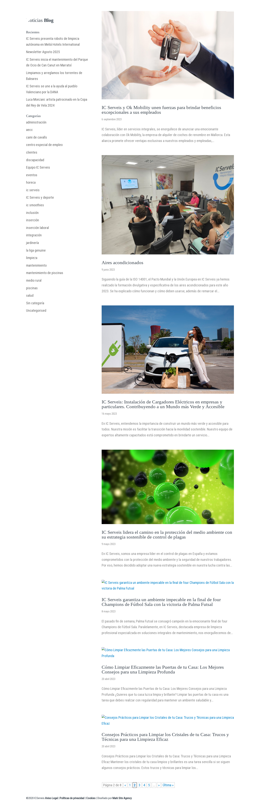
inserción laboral (37, 228)
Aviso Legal (51, 798)
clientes (31, 152)
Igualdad (202, 8)
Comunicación (143, 8)
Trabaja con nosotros (239, 8)
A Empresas (67, 8)
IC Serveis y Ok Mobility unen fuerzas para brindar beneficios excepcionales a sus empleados (161, 110)
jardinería (32, 243)
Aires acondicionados (122, 262)
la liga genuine (36, 250)
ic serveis (33, 190)
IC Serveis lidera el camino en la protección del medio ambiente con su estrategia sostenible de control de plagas (167, 534)
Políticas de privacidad (72, 798)
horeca (31, 182)
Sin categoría (35, 303)
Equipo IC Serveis (38, 167)
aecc (29, 130)
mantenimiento (36, 265)
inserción (32, 220)
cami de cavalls (36, 137)
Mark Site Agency (122, 798)
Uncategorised (36, 310)
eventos (31, 175)
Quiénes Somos (115, 8)
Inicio (51, 8)
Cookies (91, 798)
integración (34, 235)
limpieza (31, 258)
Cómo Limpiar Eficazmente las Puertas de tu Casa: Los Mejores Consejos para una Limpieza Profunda (163, 669)
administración (36, 122)
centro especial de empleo (44, 145)
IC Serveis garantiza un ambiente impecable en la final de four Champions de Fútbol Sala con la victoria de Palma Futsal (161, 602)
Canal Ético (185, 8)
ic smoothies (35, 205)
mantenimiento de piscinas (44, 273)
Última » (168, 785)
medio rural (33, 280)
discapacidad (35, 160)
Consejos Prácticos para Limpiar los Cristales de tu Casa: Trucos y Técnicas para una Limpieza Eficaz (165, 737)
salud (29, 295)
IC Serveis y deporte (40, 197)
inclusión (32, 213)
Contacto (167, 8)
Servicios (90, 8)
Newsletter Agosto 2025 (43, 52)
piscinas (32, 288)
